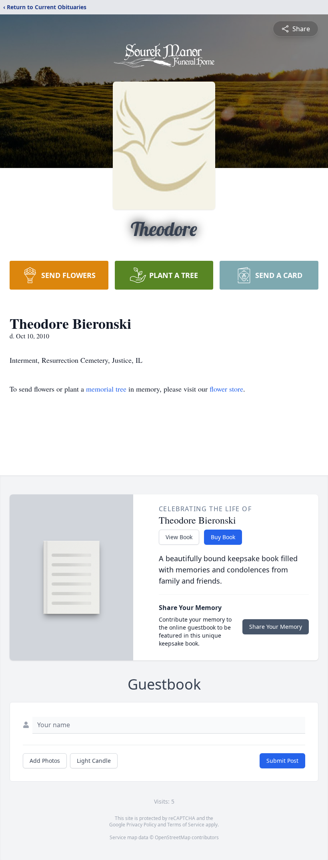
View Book (179, 537)
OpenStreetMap (172, 837)
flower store (226, 389)
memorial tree (106, 389)
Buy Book (223, 537)
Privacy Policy (141, 824)
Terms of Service (185, 824)
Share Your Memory (275, 626)
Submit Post (282, 760)
